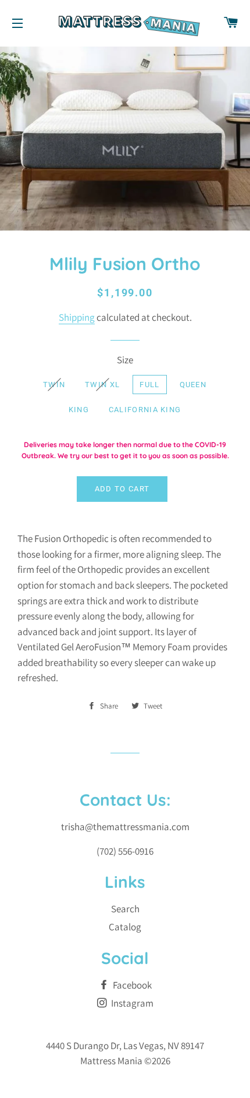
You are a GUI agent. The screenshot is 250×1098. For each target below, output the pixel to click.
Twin (54, 384)
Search (125, 908)
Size (125, 359)
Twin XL (102, 384)
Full (149, 384)
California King (145, 409)
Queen (193, 384)
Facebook (131, 985)
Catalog (125, 926)
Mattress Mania (111, 1060)
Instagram (131, 1003)
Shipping (77, 317)
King (79, 409)
